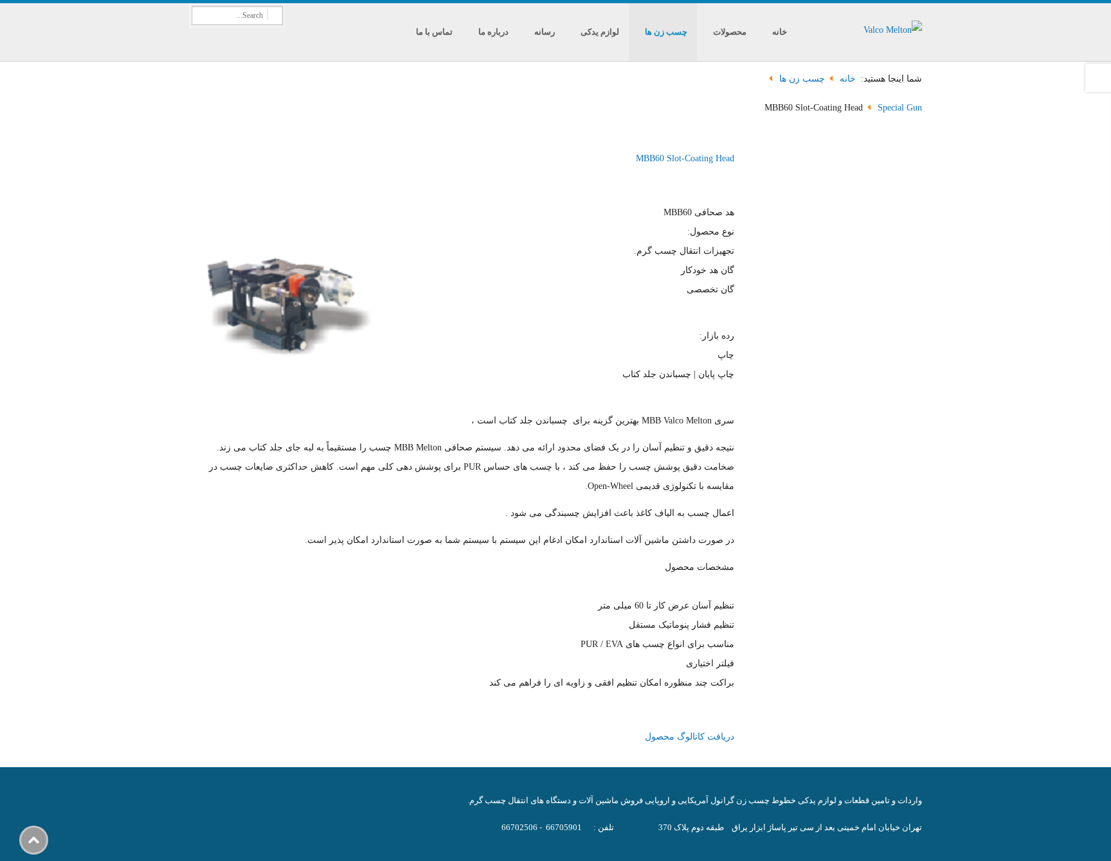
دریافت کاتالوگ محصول (689, 736)
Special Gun (900, 107)
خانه (779, 32)
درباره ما (493, 32)
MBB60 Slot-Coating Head (685, 158)
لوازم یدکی (600, 32)
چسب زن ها (666, 32)
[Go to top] (33, 840)
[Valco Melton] (861, 32)
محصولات (729, 32)
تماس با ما (434, 32)
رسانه (544, 32)
